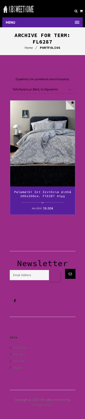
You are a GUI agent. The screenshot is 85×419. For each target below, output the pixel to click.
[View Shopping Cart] (81, 11)
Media (17, 368)
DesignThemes (43, 405)
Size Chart (20, 347)
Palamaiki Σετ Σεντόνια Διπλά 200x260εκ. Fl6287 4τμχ (42, 194)
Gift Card (19, 354)
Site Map (19, 361)
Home (29, 48)
